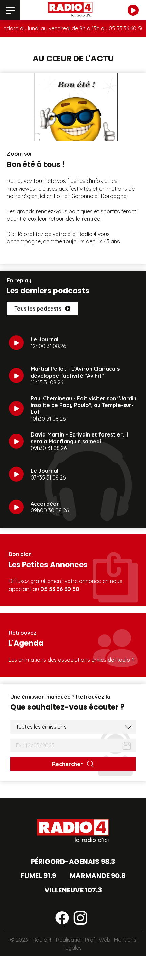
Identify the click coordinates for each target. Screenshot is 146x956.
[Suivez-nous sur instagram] (80, 919)
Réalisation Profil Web (83, 939)
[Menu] (10, 10)
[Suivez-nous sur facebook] (62, 919)
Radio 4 (42, 939)
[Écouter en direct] (133, 10)
